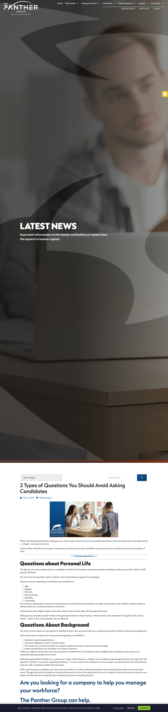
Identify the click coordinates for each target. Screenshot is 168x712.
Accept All (144, 708)
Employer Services (91, 3)
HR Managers (45, 497)
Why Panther (72, 3)
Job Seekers (109, 3)
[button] (165, 94)
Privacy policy (118, 708)
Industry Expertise (127, 3)
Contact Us (157, 3)
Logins (159, 9)
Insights (144, 3)
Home (61, 3)
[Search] (142, 477)
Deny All (130, 708)
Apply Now (145, 9)
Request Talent (129, 9)
